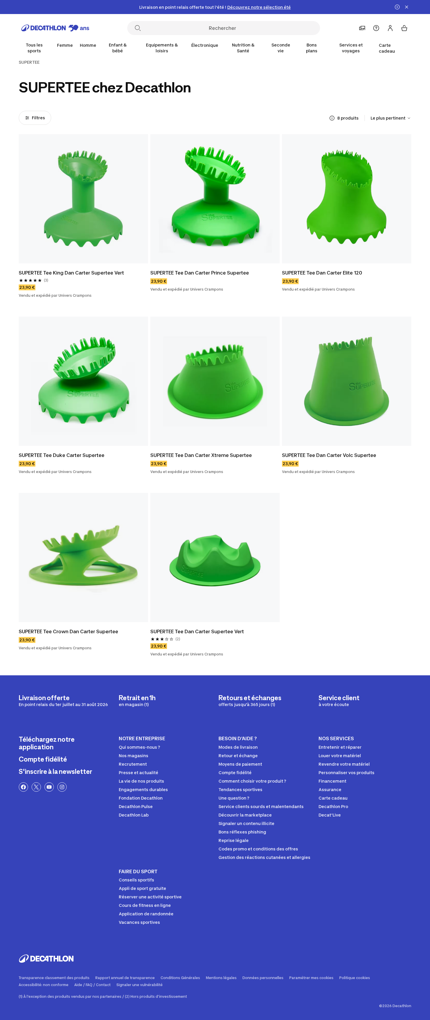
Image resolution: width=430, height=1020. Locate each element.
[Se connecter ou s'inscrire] (390, 28)
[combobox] (391, 118)
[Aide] (376, 28)
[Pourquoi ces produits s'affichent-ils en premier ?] (332, 118)
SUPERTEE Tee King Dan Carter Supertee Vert (71, 273)
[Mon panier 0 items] (404, 28)
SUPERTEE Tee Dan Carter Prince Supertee (199, 273)
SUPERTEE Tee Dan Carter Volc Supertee (329, 455)
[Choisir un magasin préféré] (362, 28)
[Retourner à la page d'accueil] (55, 28)
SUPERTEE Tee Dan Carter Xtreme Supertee (201, 455)
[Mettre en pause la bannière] (397, 7)
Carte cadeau (387, 48)
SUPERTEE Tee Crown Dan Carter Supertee (68, 631)
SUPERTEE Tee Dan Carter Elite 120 (322, 273)
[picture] (83, 198)
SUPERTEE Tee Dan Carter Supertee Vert (197, 631)
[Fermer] (406, 7)
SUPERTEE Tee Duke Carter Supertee (61, 455)
